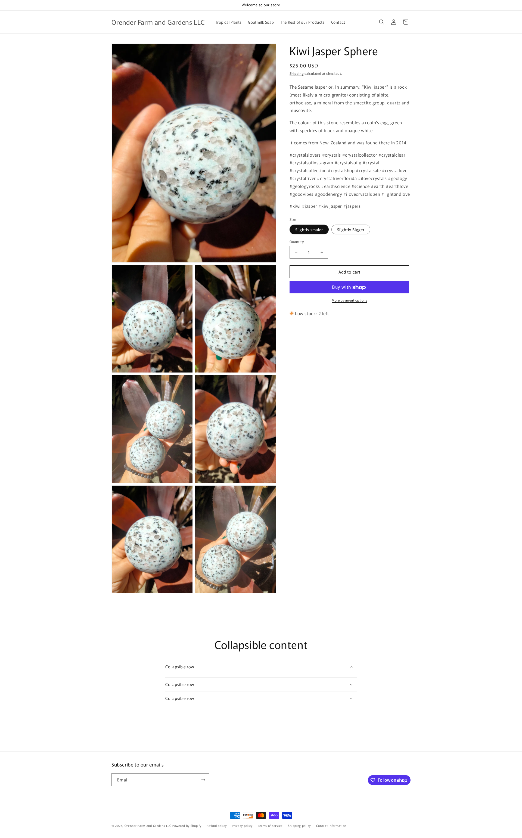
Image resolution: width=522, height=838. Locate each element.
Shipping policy (299, 825)
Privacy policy (242, 825)
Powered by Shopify (186, 825)
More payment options (349, 300)
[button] (382, 22)
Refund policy (216, 825)
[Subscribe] (203, 779)
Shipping (297, 73)
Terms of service (270, 825)
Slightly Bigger (351, 229)
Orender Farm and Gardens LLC (148, 825)
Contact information (331, 825)
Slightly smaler (309, 229)
